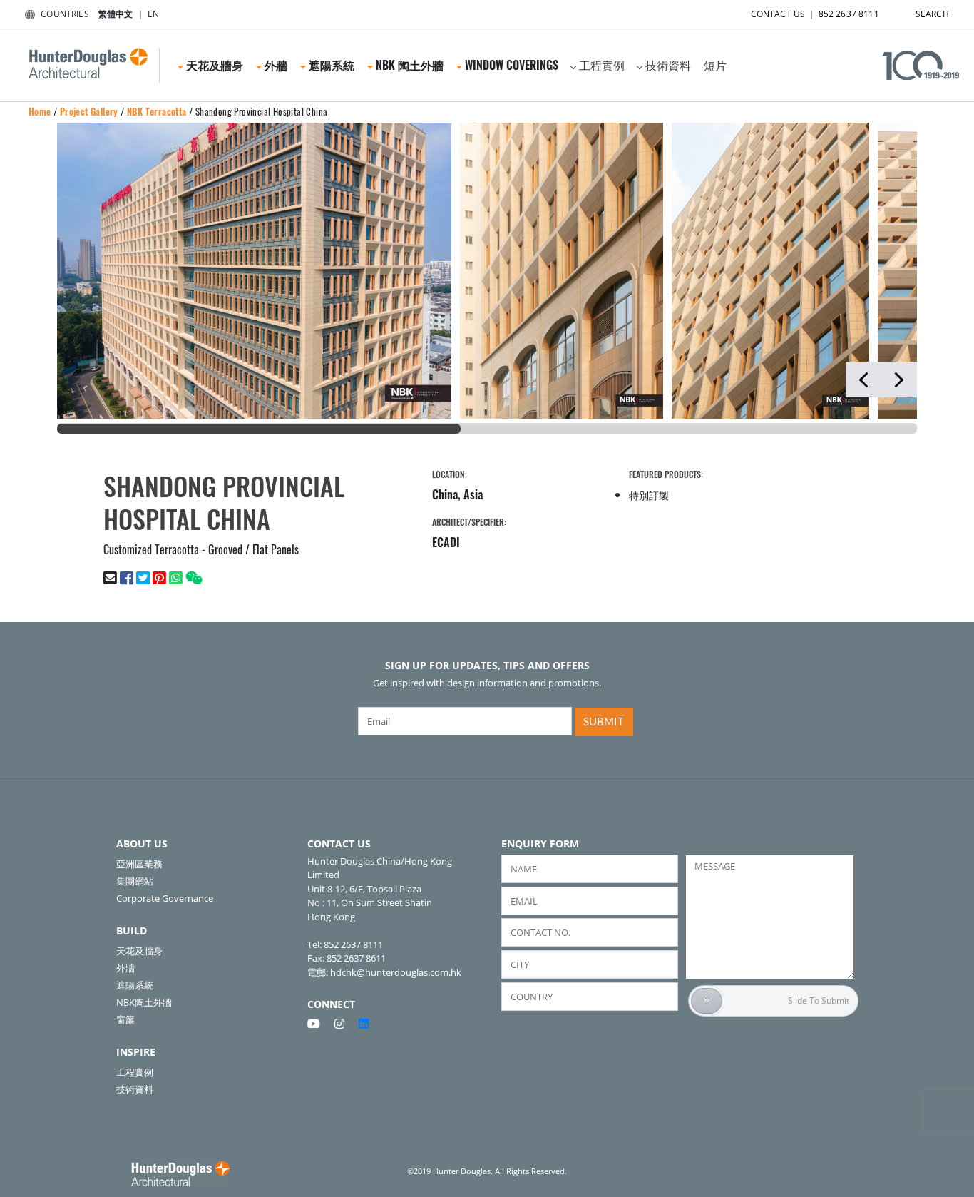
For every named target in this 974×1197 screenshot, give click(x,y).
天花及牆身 (139, 950)
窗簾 (125, 1019)
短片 (715, 64)
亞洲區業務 (139, 863)
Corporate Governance (164, 898)
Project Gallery (89, 111)
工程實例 (602, 64)
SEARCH (932, 14)
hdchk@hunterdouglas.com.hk (395, 972)
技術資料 (668, 64)
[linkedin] (364, 1024)
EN (153, 14)
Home (40, 111)
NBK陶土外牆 (144, 1002)
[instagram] (345, 1024)
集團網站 (134, 881)
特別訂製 (649, 494)
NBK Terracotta (157, 111)
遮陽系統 (134, 985)
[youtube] (319, 1024)
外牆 (125, 968)
